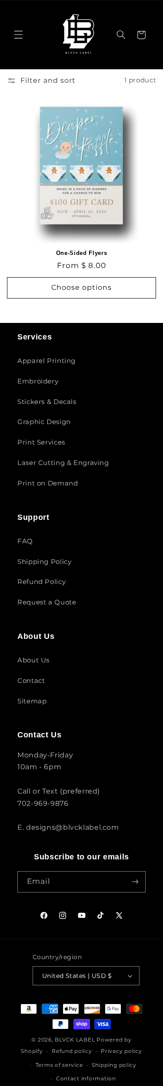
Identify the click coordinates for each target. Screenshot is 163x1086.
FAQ (25, 541)
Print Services (41, 442)
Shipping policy (114, 1065)
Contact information (86, 1079)
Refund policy (72, 1051)
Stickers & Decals (47, 402)
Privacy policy (121, 1051)
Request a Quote (46, 602)
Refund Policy (41, 582)
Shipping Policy (44, 562)
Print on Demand (47, 483)
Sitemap (32, 701)
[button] (18, 35)
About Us (33, 660)
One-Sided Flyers (81, 253)
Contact (31, 681)
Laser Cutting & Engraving (63, 463)
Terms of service (59, 1065)
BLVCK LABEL (75, 1040)
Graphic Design (44, 422)
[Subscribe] (135, 882)
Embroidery (37, 381)
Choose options (81, 287)
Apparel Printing (46, 361)
